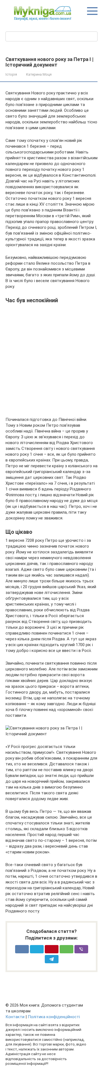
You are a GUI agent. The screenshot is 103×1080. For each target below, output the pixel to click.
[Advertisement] (51, 358)
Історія (11, 74)
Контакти (14, 1016)
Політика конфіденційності (54, 1016)
